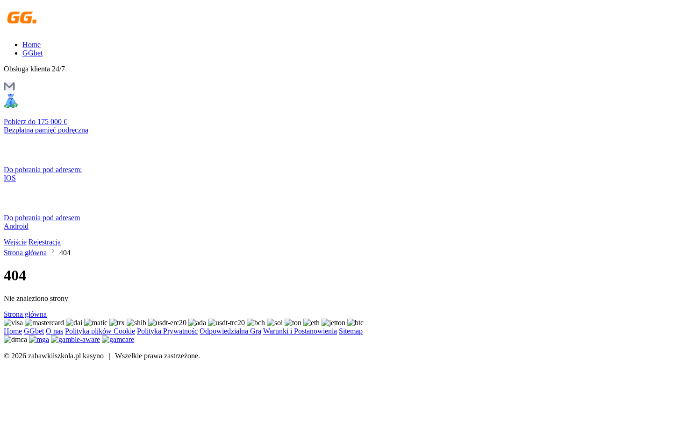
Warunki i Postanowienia (300, 331)
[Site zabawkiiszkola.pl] (44, 29)
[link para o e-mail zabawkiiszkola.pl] (9, 89)
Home (31, 45)
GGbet (32, 53)
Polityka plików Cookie (100, 331)
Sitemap (351, 331)
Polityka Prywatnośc (167, 331)
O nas (54, 331)
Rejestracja (45, 242)
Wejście (15, 242)
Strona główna (25, 253)
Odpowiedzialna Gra (230, 331)
